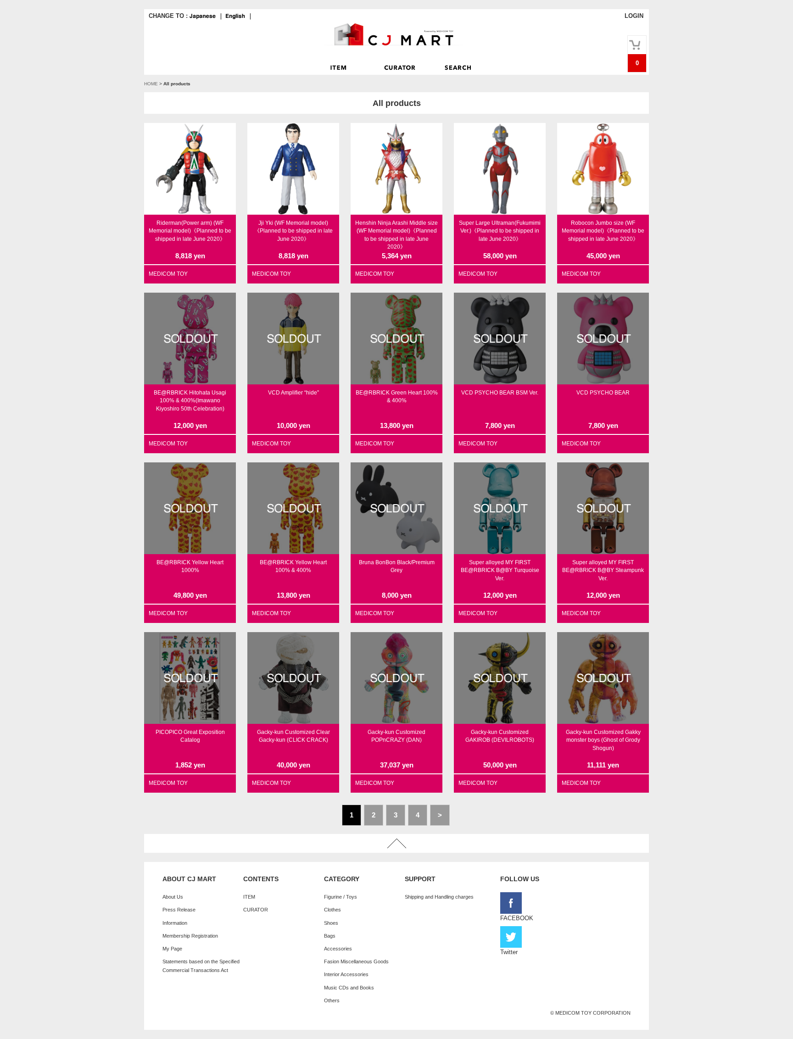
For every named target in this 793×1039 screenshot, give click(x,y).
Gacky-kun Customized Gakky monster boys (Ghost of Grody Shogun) (603, 740)
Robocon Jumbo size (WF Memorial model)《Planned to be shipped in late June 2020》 (603, 231)
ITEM (249, 897)
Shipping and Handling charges (439, 897)
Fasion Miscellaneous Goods (356, 961)
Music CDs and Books (349, 987)
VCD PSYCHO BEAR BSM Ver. (499, 392)
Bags (329, 936)
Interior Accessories (346, 974)
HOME (151, 83)
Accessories (338, 948)
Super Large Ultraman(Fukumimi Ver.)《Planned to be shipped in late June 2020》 (500, 231)
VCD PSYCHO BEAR (603, 392)
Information (174, 923)
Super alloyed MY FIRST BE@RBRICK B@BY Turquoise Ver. (500, 570)
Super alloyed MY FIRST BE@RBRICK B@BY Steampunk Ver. (603, 570)
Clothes (332, 909)
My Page (172, 948)
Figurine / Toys (340, 897)
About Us (172, 897)
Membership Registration (190, 936)
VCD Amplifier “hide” (293, 392)
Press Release (178, 909)
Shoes (331, 923)
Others (332, 1000)
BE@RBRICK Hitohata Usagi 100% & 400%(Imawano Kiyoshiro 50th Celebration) (190, 400)
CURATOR (255, 909)
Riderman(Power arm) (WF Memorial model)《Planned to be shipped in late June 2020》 (190, 231)
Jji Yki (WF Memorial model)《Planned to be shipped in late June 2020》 (293, 231)
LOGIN (634, 15)
